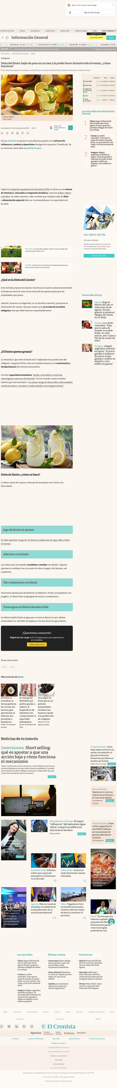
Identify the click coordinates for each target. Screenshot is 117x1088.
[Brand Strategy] (59, 1033)
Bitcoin (46, 1012)
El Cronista (5, 54)
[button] (111, 921)
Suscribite (56, 1039)
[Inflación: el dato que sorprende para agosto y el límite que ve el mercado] (43, 860)
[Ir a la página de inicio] (7, 37)
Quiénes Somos (74, 1039)
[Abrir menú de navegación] (2, 37)
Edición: (108, 31)
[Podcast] (69, 1033)
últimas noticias (7, 31)
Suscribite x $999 (96, 38)
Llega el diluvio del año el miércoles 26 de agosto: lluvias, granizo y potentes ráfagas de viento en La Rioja (101, 125)
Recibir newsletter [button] (100, 256)
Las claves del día (94, 234)
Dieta (33, 54)
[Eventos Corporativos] (48, 1033)
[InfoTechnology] (81, 1033)
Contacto (15, 1039)
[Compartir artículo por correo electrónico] (22, 133)
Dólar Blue (17, 1012)
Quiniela (79, 1012)
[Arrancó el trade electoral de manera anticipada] (73, 860)
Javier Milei (50, 31)
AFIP (112, 1012)
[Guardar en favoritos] (70, 127)
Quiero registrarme (36, 644)
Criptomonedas (32, 1012)
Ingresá (111, 38)
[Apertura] (35, 1033)
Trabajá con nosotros (58, 1043)
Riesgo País (65, 31)
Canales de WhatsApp (35, 1039)
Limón (12, 667)
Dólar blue (35, 31)
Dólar (22, 31)
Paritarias (19, 1019)
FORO (95, 31)
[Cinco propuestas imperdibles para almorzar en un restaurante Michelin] (103, 869)
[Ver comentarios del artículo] (28, 133)
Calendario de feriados (96, 1012)
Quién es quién (81, 31)
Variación (96, 78)
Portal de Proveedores (97, 1039)
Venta (105, 78)
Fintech (57, 1012)
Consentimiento (58, 1064)
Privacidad (58, 1060)
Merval (68, 1012)
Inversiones (59, 1019)
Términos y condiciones (58, 1056)
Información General (20, 54)
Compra (112, 78)
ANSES (98, 1019)
